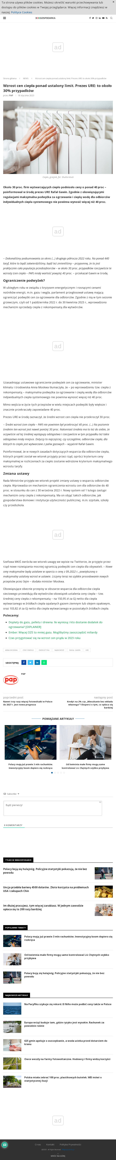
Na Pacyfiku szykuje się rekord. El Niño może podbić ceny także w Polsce (67, 1004)
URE (87, 650)
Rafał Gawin (74, 650)
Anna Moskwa (11, 650)
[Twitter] (93, 18)
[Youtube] (103, 18)
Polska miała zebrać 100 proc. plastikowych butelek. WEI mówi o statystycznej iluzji (63, 1079)
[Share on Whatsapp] (44, 662)
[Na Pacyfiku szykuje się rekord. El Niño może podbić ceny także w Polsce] (12, 1009)
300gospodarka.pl (67, 1149)
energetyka (44, 650)
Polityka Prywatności (70, 1144)
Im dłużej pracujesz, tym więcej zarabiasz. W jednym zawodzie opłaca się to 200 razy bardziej (43, 907)
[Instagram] (96, 18)
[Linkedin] (100, 18)
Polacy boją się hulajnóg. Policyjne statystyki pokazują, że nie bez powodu (45, 870)
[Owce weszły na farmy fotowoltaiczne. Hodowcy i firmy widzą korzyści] (12, 1063)
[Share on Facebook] (23, 662)
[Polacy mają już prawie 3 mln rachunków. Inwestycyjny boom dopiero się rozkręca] (30, 742)
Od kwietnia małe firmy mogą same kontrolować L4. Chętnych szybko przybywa (66, 956)
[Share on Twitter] (30, 662)
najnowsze (59, 650)
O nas (38, 1144)
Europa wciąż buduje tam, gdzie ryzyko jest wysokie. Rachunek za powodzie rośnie (64, 1024)
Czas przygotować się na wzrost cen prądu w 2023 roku (45, 638)
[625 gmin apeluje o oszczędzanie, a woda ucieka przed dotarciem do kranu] (12, 1045)
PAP (11, 95)
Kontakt (50, 1144)
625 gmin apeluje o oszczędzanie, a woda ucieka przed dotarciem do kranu (65, 1042)
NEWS (26, 78)
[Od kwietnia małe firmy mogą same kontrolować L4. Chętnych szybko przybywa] (85, 742)
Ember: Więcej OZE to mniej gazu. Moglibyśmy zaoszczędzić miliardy (53, 632)
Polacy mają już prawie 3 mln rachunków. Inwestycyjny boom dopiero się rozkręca (68, 938)
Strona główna (9, 78)
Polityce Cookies (21, 12)
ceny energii (28, 650)
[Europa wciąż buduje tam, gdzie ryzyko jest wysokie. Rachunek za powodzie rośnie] (12, 1027)
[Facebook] (90, 18)
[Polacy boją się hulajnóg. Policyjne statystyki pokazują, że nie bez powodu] (104, 873)
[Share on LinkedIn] (37, 662)
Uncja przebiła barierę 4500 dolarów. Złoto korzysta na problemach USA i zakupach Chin (46, 889)
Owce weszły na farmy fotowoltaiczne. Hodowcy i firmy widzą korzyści (67, 1059)
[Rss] (107, 18)
